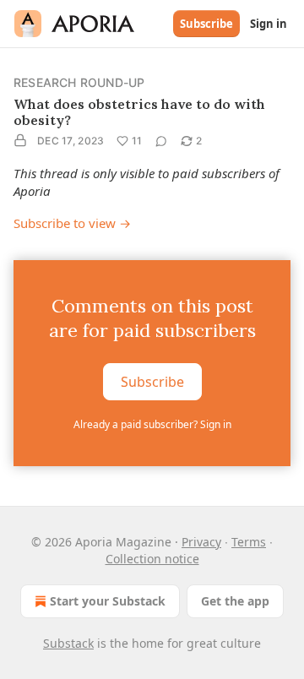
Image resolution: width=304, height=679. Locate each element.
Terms (248, 542)
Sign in (268, 23)
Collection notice (152, 559)
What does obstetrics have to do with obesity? (139, 111)
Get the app (235, 601)
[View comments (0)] (161, 141)
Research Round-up (79, 82)
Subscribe (206, 23)
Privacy (201, 542)
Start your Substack (108, 601)
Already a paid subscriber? (152, 424)
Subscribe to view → (72, 223)
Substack (68, 643)
